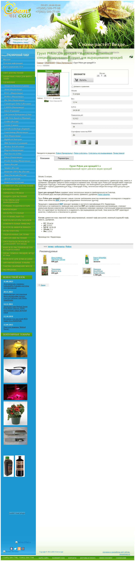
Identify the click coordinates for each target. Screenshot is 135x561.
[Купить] (84, 80)
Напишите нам (58, 558)
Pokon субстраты (80, 153)
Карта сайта (44, 558)
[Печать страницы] (131, 56)
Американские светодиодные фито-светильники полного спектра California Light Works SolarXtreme (15, 297)
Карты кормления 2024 (13, 67)
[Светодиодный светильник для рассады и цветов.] (15, 399)
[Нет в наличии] (113, 258)
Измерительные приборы (16, 224)
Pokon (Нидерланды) (13, 157)
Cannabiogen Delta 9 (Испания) (17, 104)
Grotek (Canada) (11, 125)
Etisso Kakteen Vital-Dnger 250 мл (58, 258)
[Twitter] (15, 548)
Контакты (72, 558)
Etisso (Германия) (12, 111)
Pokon (68, 246)
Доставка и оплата (87, 558)
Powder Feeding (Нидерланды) (17, 161)
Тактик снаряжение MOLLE (17, 266)
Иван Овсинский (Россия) (15, 175)
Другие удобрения (12, 179)
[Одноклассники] (19, 548)
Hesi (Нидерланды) (12, 136)
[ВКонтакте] (11, 548)
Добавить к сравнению (81, 86)
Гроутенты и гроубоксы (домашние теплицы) (16, 243)
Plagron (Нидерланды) (13, 150)
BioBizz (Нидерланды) (14, 97)
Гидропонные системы (16, 234)
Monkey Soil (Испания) (14, 147)
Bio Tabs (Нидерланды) (14, 100)
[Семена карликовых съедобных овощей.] (15, 424)
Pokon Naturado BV (55, 101)
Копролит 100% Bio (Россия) (16, 172)
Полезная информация (13, 63)
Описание (45, 158)
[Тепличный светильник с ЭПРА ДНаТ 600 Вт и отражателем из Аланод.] (15, 444)
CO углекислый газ (13, 217)
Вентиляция (10, 210)
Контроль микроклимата (17, 227)
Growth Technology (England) (17, 129)
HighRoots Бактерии (13, 139)
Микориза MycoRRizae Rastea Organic (99, 271)
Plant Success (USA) (12, 154)
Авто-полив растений (15, 238)
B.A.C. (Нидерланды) (13, 93)
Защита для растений (15, 197)
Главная (40, 63)
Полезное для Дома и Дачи (17, 259)
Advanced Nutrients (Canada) (16, 86)
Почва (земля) (118, 153)
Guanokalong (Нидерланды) (16, 132)
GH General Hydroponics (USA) (17, 114)
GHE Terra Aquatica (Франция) (17, 118)
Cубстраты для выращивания (11, 201)
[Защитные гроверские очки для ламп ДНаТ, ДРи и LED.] (15, 382)
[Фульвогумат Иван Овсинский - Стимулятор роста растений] (20, 476)
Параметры (63, 158)
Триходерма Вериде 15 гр (56, 270)
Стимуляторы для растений (18, 186)
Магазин (7, 60)
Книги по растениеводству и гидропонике (18, 248)
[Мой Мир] (23, 548)
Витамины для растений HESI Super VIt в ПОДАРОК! (16, 320)
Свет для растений (13, 73)
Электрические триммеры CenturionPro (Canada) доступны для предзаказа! (16, 286)
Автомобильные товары (16, 263)
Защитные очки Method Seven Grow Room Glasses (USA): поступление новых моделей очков (15, 309)
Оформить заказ (20, 42)
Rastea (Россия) (11, 164)
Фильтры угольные (13, 213)
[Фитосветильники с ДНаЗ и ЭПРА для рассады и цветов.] (15, 357)
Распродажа (9, 270)
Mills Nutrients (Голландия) (15, 143)
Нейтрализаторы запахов (17, 220)
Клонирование (11, 189)
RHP (57, 200)
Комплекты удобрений (14, 182)
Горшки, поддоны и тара (16, 206)
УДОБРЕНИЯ (9, 82)
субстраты (60, 246)
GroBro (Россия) (11, 122)
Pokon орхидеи (104, 194)
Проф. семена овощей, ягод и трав (18, 254)
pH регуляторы (11, 231)
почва (51, 246)
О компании (121, 558)
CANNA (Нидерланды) (14, 107)
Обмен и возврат (105, 558)
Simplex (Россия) (11, 168)
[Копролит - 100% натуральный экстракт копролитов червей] (9, 476)
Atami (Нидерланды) (13, 89)
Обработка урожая (13, 193)
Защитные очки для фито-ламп (17, 77)
